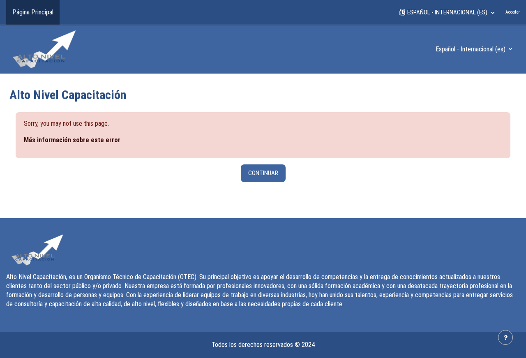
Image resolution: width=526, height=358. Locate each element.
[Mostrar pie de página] (505, 337)
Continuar (263, 173)
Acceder (512, 12)
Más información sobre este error (72, 140)
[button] (447, 12)
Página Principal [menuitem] (32, 12)
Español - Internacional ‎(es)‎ (471, 49)
